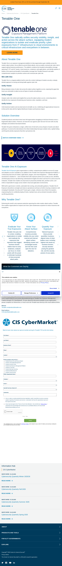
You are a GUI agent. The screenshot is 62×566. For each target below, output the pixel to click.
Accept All (51, 293)
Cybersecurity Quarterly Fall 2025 (14, 489)
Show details (53, 288)
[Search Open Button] (56, 8)
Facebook (6, 563)
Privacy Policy (45, 282)
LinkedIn (14, 562)
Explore (5, 544)
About (4, 527)
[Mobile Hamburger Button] (59, 8)
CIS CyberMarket (25, 13)
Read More (6, 481)
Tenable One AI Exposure (9, 170)
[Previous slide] (3, 236)
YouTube (10, 562)
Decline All (11, 293)
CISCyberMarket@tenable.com (10, 312)
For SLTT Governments (11, 538)
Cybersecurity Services (12, 13)
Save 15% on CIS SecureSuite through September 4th (33, 2)
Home (3, 13)
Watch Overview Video (12, 138)
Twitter (2, 562)
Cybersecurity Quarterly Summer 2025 (15, 502)
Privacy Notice (5, 554)
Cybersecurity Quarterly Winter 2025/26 (16, 476)
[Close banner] (59, 271)
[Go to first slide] (59, 236)
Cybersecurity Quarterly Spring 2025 (15, 515)
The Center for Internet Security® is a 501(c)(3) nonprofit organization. (20, 557)
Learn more (12, 52)
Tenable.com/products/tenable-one (11, 307)
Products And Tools (10, 533)
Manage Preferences (30, 293)
